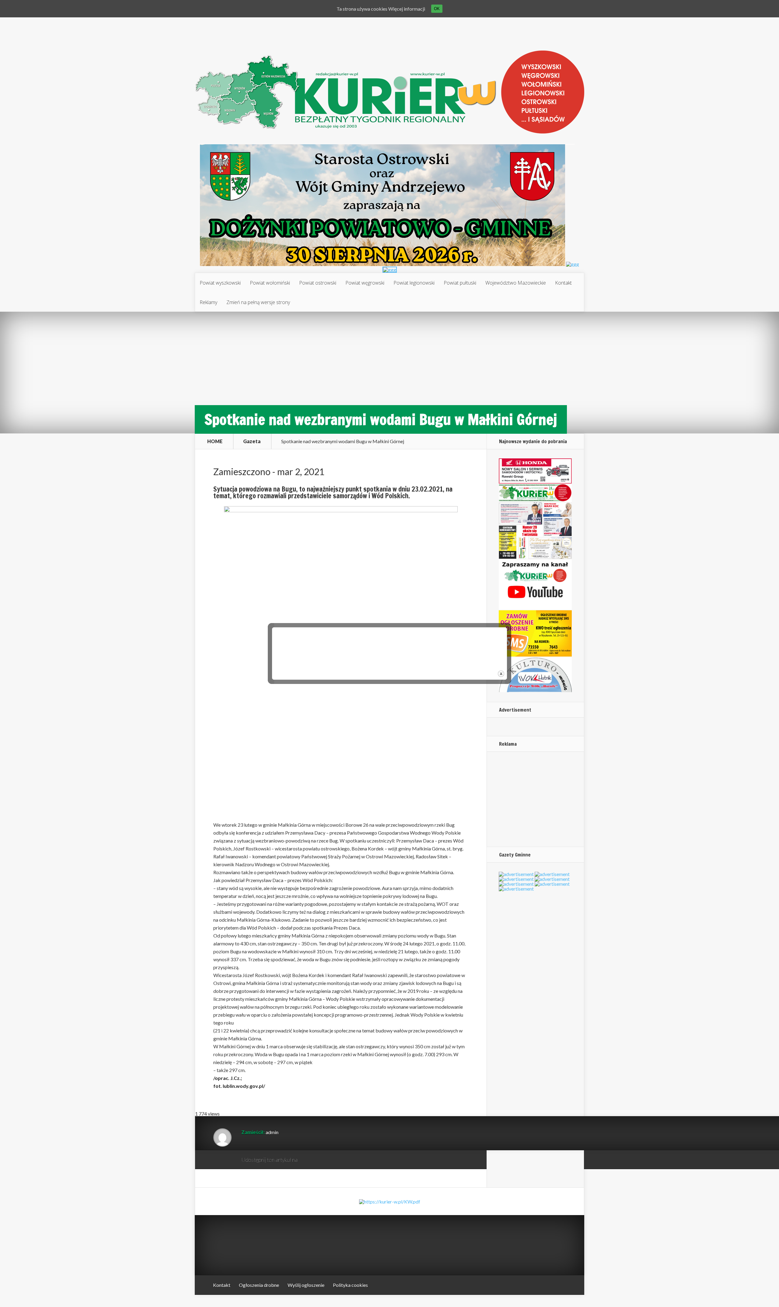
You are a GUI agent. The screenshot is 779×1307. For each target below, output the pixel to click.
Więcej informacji (406, 9)
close (501, 674)
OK (437, 8)
